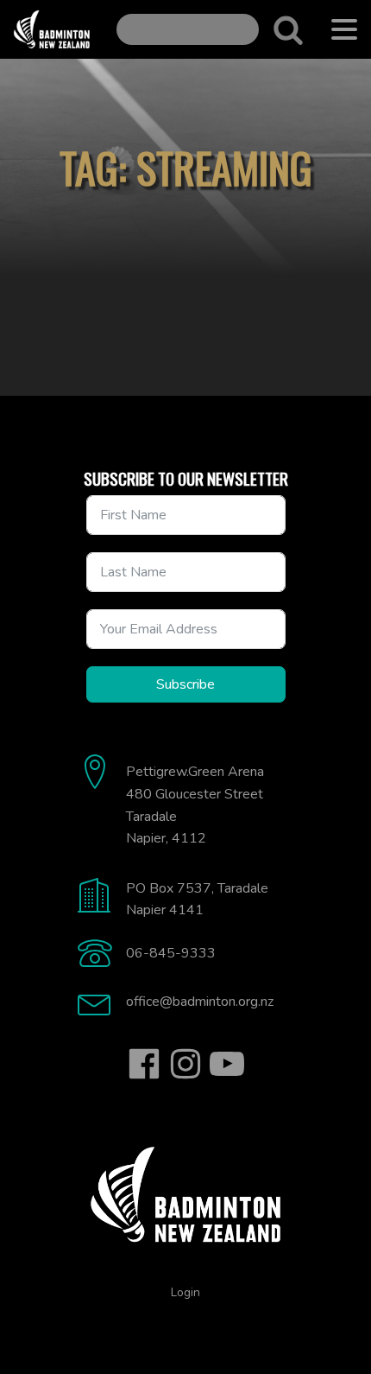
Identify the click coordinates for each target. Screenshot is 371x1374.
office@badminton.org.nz (200, 1001)
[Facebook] (144, 1063)
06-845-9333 (171, 953)
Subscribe (185, 684)
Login (185, 1292)
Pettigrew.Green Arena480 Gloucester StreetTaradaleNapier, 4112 (195, 805)
